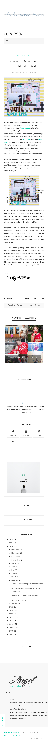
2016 (11, 546)
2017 (11, 543)
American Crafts (24, 55)
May (13, 570)
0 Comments (9, 298)
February (14, 580)
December (15, 549)
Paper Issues (25, 128)
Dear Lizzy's (26, 139)
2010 (11, 624)
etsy (13, 445)
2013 (11, 614)
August (14, 563)
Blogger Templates (13, 732)
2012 (11, 617)
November (15, 553)
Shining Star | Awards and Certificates (25, 596)
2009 (11, 627)
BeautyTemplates (12, 735)
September (15, 560)
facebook (13, 435)
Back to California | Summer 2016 (22, 359)
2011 (11, 620)
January (14, 604)
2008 (11, 631)
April (13, 573)
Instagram (27, 125)
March (13, 577)
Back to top (36, 739)
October (14, 556)
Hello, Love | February (19, 600)
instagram (26, 435)
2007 (11, 634)
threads (26, 445)
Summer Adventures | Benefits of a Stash (27, 584)
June (13, 567)
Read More (26, 412)
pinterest (39, 435)
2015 (11, 607)
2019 (11, 539)
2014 (11, 610)
